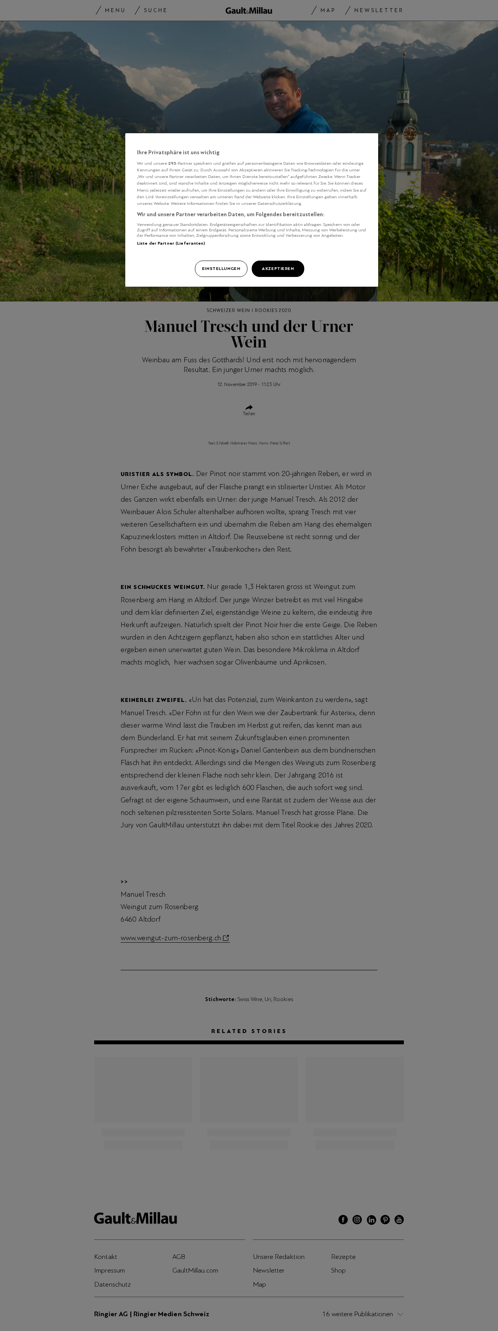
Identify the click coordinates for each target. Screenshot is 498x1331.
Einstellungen (221, 268)
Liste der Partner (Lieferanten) (171, 243)
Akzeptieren (278, 268)
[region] (251, 210)
